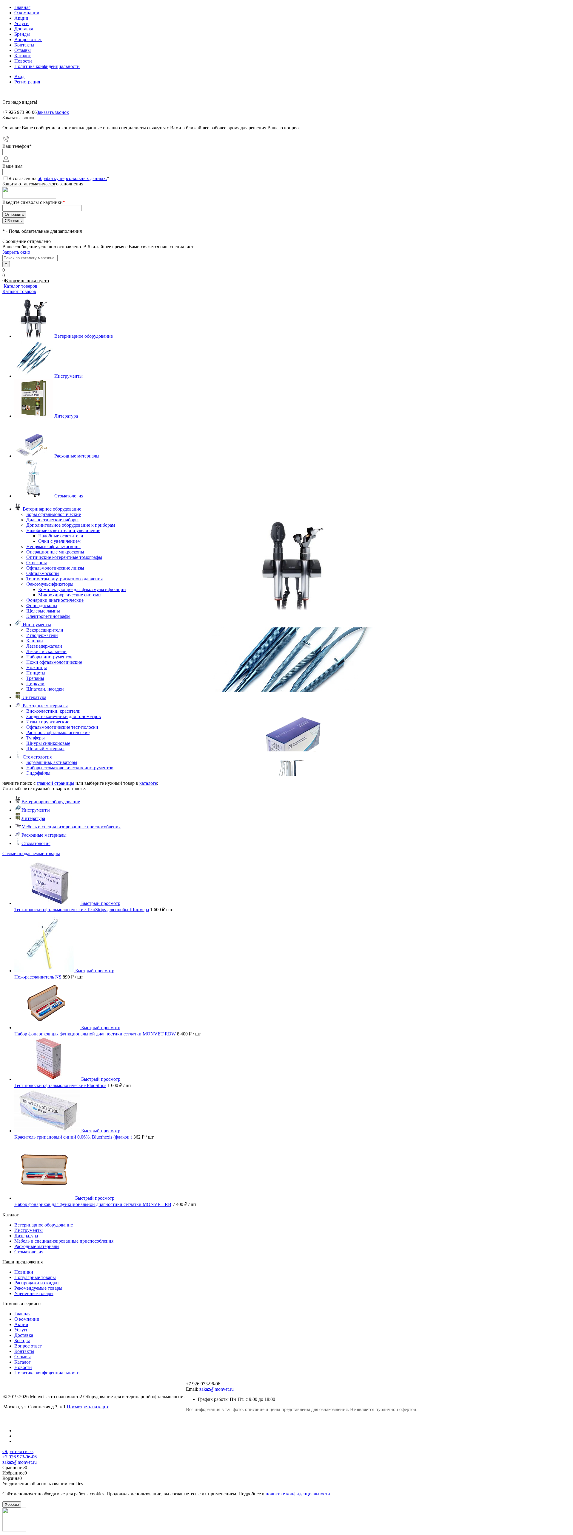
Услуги (21, 23)
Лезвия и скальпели (46, 651)
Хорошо (12, 1504)
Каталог (22, 55)
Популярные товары (35, 1277)
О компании (26, 12)
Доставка (23, 28)
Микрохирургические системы (69, 594)
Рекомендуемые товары (38, 1288)
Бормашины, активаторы (51, 762)
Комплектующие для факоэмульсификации (82, 589)
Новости (23, 60)
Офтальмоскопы (42, 573)
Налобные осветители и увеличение (63, 530)
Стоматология (68, 495)
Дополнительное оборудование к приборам (70, 525)
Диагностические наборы (52, 519)
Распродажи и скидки (36, 1282)
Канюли (34, 640)
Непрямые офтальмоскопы (53, 546)
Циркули (35, 683)
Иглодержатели (42, 635)
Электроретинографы (48, 616)
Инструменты (68, 376)
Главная (22, 7)
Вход (19, 76)
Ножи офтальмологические (54, 662)
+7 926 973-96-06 (19, 1456)
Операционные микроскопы (55, 551)
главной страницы (55, 783)
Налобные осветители (60, 535)
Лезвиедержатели (44, 646)
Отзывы (22, 50)
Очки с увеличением (59, 541)
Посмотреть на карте (88, 1406)
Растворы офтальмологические (58, 732)
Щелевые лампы (43, 610)
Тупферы (35, 737)
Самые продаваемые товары (31, 853)
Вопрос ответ (28, 39)
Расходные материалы (76, 455)
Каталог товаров (19, 286)
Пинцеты (35, 672)
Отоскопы (36, 562)
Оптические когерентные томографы (64, 557)
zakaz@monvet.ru (216, 1389)
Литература (66, 415)
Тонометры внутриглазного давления (64, 578)
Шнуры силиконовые (48, 743)
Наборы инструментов (49, 656)
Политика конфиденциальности (47, 66)
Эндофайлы (38, 773)
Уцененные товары (33, 1293)
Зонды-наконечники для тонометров (63, 716)
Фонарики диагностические (55, 600)
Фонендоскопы (41, 605)
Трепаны (35, 678)
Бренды (22, 34)
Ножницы (36, 667)
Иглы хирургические (47, 721)
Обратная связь (17, 1451)
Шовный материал (45, 748)
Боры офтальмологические (53, 514)
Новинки (23, 1271)
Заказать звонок (53, 112)
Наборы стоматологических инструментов (69, 767)
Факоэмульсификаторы (49, 584)
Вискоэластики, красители (53, 711)
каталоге (148, 783)
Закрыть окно (16, 252)
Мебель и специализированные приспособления (71, 826)
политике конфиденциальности (298, 1493)
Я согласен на (58, 178)
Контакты (24, 44)
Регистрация (27, 81)
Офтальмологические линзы (55, 567)
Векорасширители (44, 629)
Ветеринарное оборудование (83, 336)
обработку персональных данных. (72, 178)
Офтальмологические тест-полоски (62, 727)
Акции (21, 18)
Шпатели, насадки (45, 688)
